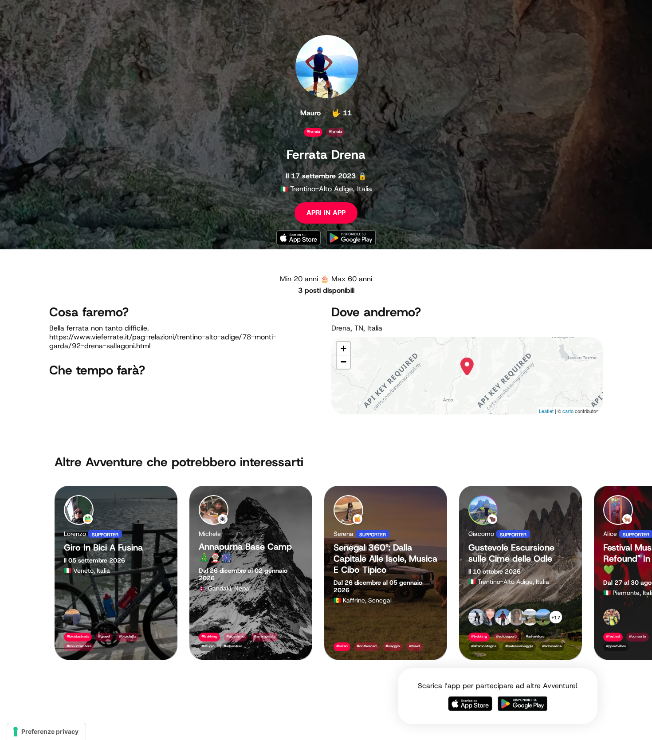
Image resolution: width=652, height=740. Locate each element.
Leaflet (546, 410)
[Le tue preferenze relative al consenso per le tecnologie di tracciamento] (46, 731)
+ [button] (343, 348)
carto (567, 410)
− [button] (343, 361)
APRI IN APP (326, 212)
